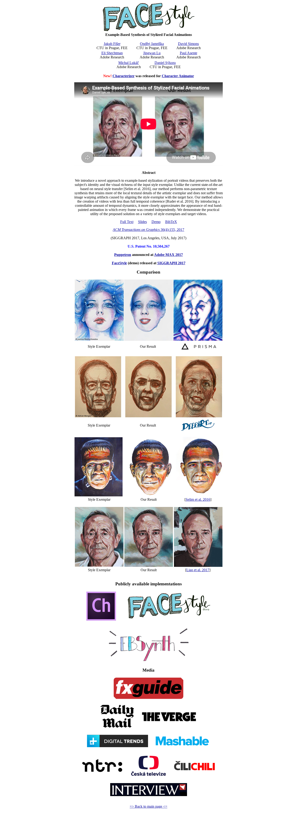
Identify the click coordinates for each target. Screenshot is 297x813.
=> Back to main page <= (148, 806)
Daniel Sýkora (165, 63)
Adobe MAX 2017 (168, 255)
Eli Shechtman (112, 53)
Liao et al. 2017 (197, 570)
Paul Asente (188, 53)
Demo (156, 222)
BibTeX (171, 222)
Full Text (126, 222)
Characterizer (124, 76)
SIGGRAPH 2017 (171, 263)
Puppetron (122, 255)
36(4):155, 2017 (148, 230)
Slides (142, 222)
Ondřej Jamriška (152, 44)
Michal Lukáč (128, 63)
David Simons (188, 44)
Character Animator (178, 76)
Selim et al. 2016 (198, 499)
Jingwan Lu (152, 53)
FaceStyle (119, 263)
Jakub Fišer (112, 44)
